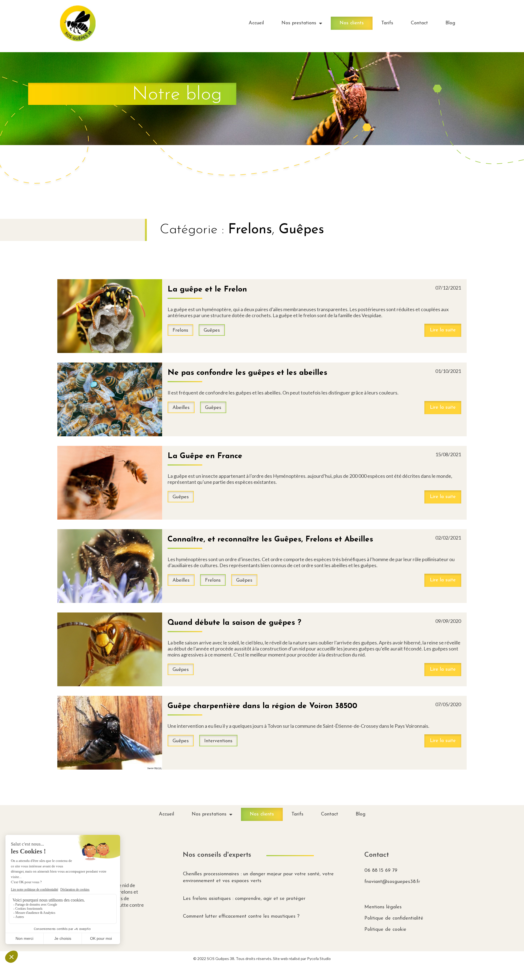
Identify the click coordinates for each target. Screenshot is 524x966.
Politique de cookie (385, 929)
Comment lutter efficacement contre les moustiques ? (241, 916)
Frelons (250, 230)
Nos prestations (298, 23)
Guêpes (301, 230)
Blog (450, 23)
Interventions (218, 741)
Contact (419, 23)
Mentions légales (383, 907)
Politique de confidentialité (393, 918)
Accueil (256, 23)
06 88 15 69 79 (380, 870)
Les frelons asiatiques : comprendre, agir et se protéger (244, 898)
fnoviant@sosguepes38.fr (392, 881)
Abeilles (181, 407)
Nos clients (352, 23)
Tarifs (387, 23)
